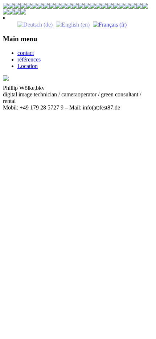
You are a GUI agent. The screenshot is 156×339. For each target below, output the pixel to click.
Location (27, 66)
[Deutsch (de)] (35, 24)
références (29, 59)
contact (25, 53)
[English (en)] (73, 24)
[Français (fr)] (110, 24)
